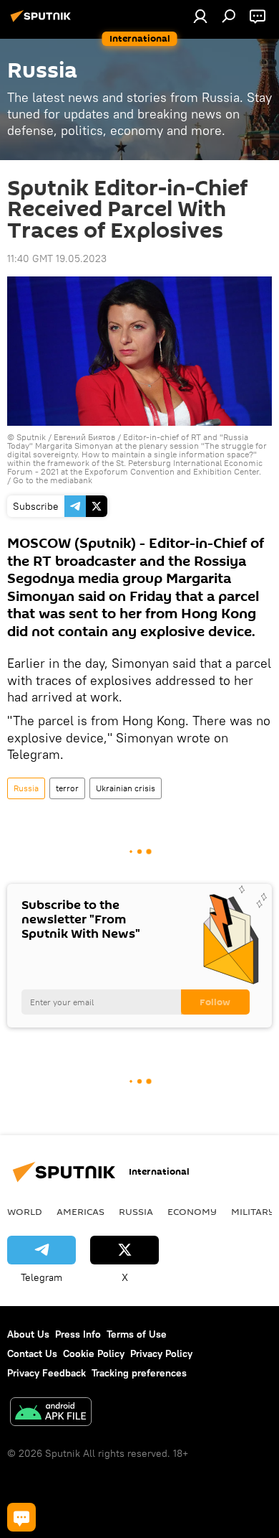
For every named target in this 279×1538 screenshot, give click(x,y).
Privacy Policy (161, 1353)
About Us (28, 1334)
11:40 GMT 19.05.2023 (57, 258)
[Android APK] (50, 1413)
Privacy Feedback (46, 1372)
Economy (192, 1211)
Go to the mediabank (52, 480)
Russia (26, 788)
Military (253, 1211)
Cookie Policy (93, 1353)
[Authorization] (200, 15)
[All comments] (21, 1517)
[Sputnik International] (43, 21)
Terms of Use (137, 1334)
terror (67, 788)
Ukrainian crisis (125, 788)
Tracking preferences (139, 1372)
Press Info (78, 1334)
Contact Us (32, 1353)
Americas (80, 1211)
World (24, 1211)
